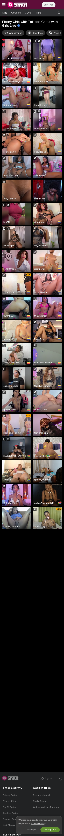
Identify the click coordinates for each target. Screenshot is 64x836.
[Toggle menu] (4, 4)
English (48, 778)
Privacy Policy (10, 795)
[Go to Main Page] (20, 4)
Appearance (15, 33)
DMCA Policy (9, 807)
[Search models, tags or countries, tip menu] (59, 12)
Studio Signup (40, 801)
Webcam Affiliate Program (46, 807)
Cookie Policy (38, 823)
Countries (38, 33)
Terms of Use (9, 801)
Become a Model (41, 795)
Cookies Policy (10, 813)
